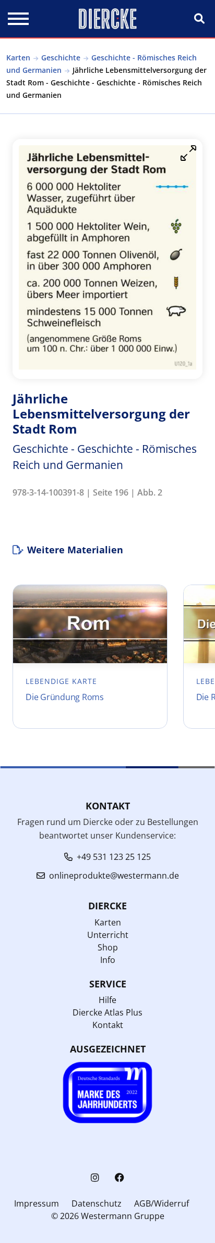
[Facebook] (119, 1178)
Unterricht (107, 935)
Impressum (36, 1203)
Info (107, 960)
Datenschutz (96, 1203)
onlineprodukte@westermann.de (114, 875)
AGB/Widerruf (161, 1203)
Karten (18, 57)
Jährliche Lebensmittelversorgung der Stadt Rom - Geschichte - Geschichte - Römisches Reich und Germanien (106, 82)
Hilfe (107, 1000)
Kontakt (107, 1025)
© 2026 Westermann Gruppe (107, 1216)
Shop (108, 947)
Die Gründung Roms (65, 697)
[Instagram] (95, 1178)
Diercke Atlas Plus (107, 1012)
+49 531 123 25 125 (114, 857)
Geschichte (60, 57)
